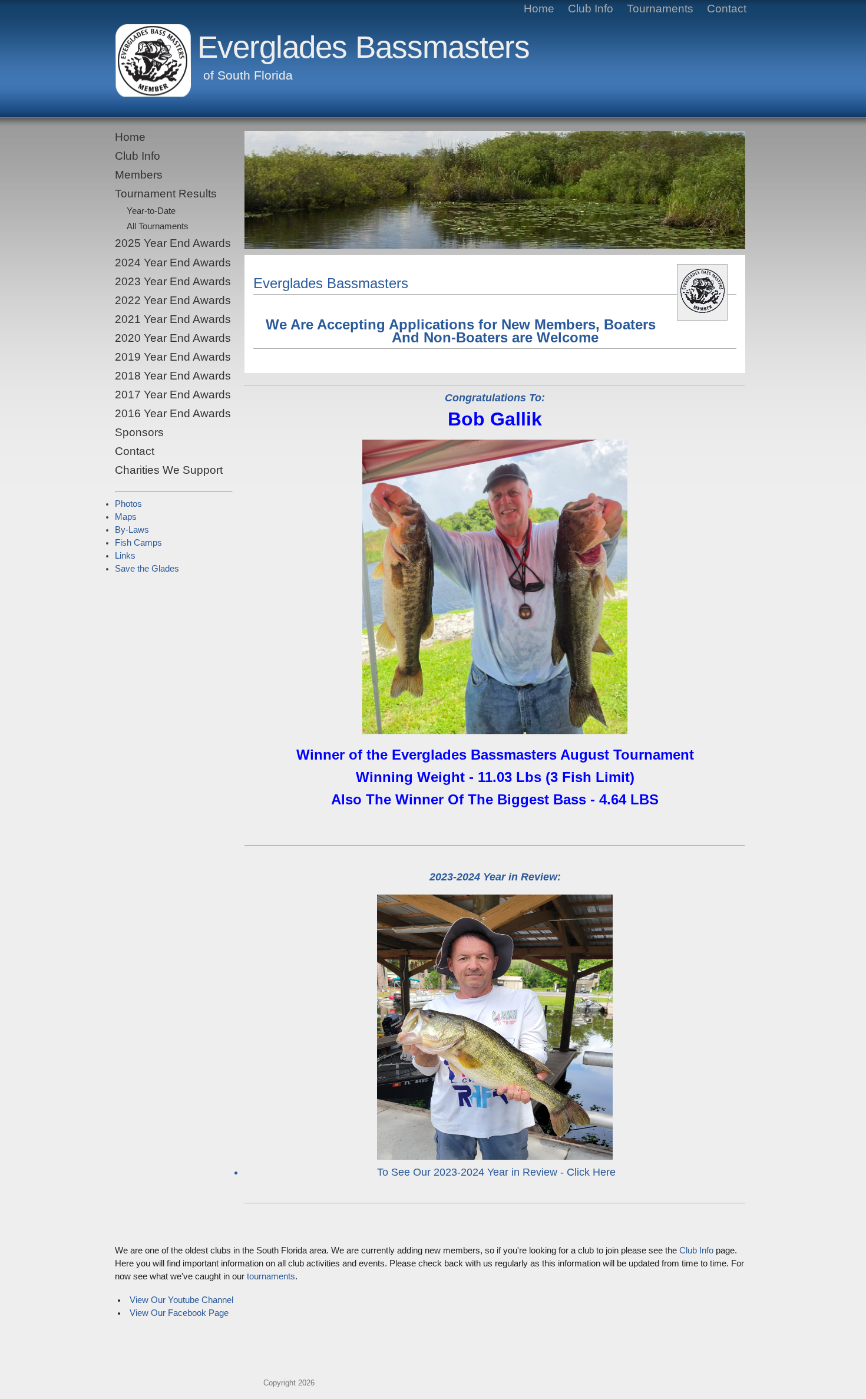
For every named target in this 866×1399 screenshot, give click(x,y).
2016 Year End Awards (173, 413)
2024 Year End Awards (173, 262)
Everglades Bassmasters (363, 46)
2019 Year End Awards (173, 357)
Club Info (137, 156)
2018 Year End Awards (173, 375)
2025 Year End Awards (173, 243)
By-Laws (132, 529)
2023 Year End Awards (173, 281)
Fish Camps (138, 542)
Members (139, 175)
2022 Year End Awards (173, 300)
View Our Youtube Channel (181, 1300)
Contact (134, 451)
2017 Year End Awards (173, 394)
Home (130, 137)
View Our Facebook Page (179, 1313)
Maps (126, 517)
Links (125, 555)
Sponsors (139, 432)
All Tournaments (158, 226)
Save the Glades (147, 568)
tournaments (271, 1276)
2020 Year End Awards (173, 338)
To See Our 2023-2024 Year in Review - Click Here (496, 1172)
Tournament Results (166, 193)
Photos (128, 504)
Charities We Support (169, 470)
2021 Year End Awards (173, 319)
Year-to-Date (151, 211)
